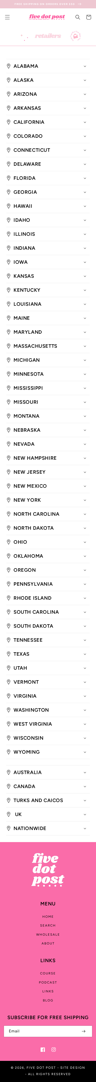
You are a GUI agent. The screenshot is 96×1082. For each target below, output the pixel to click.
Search (48, 925)
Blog (48, 1000)
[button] (7, 17)
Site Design (72, 1067)
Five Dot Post (41, 1067)
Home (48, 916)
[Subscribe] (83, 1031)
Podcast (48, 982)
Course (48, 973)
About (48, 943)
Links (48, 991)
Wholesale (48, 934)
